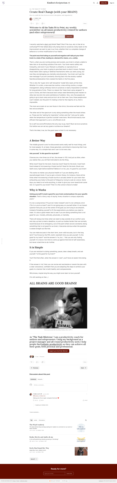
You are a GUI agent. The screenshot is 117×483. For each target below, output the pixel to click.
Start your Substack (55, 481)
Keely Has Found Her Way (39, 448)
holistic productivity (51, 344)
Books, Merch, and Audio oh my (41, 437)
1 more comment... (34, 412)
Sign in (112, 3)
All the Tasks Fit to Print (38, 9)
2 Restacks (41, 356)
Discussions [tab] (42, 420)
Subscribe (104, 3)
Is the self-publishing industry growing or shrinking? (44, 439)
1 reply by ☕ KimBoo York (41, 405)
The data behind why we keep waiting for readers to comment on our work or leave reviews (51, 427)
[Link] (27, 30)
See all (33, 459)
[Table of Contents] (2, 241)
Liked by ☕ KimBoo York (40, 395)
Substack (101, 481)
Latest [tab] (35, 420)
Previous (35, 368)
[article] (58, 428)
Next (82, 368)
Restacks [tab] (40, 379)
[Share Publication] (97, 2)
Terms (17, 481)
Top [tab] (31, 420)
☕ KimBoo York (37, 18)
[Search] (94, 2)
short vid (47, 44)
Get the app (65, 481)
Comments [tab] (33, 379)
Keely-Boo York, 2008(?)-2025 (38, 450)
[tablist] (36, 379)
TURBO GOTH (37, 394)
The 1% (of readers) (37, 425)
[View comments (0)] (45, 443)
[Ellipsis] (86, 394)
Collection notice (23, 481)
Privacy (14, 481)
